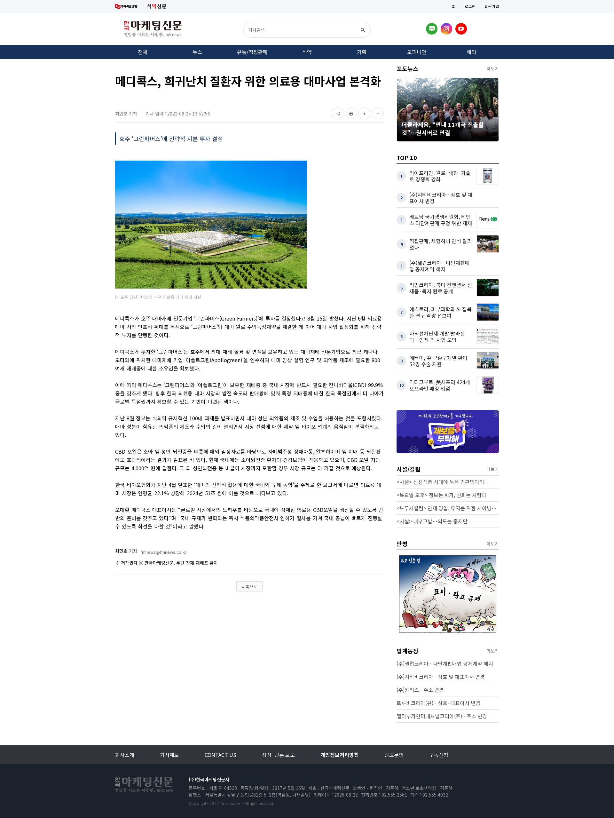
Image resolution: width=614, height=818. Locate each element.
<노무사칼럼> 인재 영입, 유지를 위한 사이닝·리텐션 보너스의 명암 (448, 508)
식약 (307, 52)
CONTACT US (220, 754)
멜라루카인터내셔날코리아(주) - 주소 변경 (442, 716)
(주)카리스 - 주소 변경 (420, 690)
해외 (471, 52)
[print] (351, 113)
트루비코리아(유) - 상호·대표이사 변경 (438, 703)
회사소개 (124, 754)
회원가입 (492, 6)
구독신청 (438, 754)
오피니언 (416, 52)
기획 (361, 52)
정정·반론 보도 (278, 754)
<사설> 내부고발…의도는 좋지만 (432, 521)
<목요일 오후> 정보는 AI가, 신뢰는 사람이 (441, 495)
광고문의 (394, 754)
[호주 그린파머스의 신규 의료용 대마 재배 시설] (211, 224)
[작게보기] (378, 113)
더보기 (492, 68)
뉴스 (197, 52)
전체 (142, 52)
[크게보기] (364, 113)
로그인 (470, 6)
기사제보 (169, 754)
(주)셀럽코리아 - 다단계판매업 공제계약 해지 (445, 663)
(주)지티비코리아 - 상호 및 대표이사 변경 (441, 676)
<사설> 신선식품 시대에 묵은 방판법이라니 (443, 482)
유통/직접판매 (252, 52)
